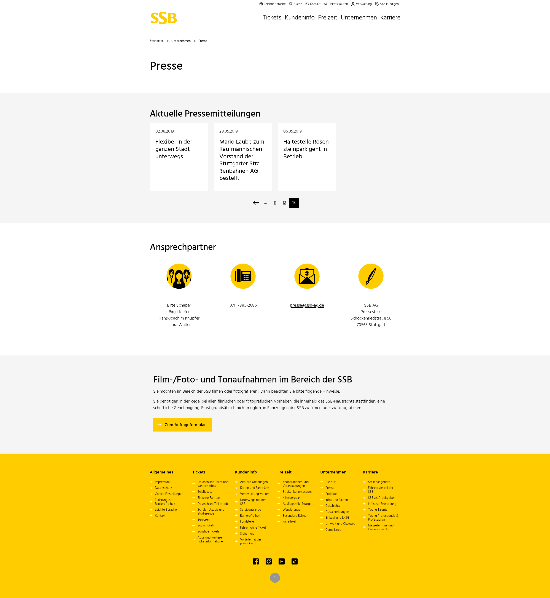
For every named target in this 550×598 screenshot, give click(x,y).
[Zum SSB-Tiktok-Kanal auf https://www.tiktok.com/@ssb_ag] (295, 561)
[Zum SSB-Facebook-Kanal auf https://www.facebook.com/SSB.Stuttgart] (256, 561)
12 (284, 202)
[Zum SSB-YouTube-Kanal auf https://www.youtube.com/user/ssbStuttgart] (282, 561)
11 (275, 202)
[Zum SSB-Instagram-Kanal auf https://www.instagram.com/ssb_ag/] (269, 561)
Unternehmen (181, 41)
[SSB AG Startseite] (165, 18)
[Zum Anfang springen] (275, 578)
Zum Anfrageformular (185, 425)
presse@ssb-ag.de (307, 305)
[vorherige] (256, 203)
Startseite (157, 41)
